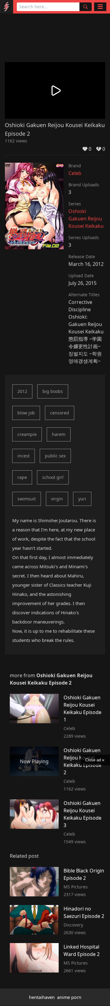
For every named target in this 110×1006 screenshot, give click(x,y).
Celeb (74, 173)
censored (59, 413)
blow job (26, 413)
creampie (27, 434)
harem (58, 434)
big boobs (52, 391)
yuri (82, 499)
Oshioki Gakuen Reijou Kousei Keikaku (86, 218)
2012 (22, 391)
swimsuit (26, 499)
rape (22, 477)
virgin (57, 499)
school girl (53, 477)
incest (23, 456)
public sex (55, 456)
